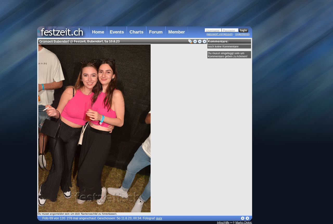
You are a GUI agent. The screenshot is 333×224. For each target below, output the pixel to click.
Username (212, 30)
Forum (156, 32)
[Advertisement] (275, 104)
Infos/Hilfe (223, 222)
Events (117, 32)
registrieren (242, 34)
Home (98, 32)
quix (159, 218)
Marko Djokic (243, 222)
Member (176, 32)
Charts (136, 32)
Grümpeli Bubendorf (54, 41)
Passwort (229, 30)
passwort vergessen (220, 34)
